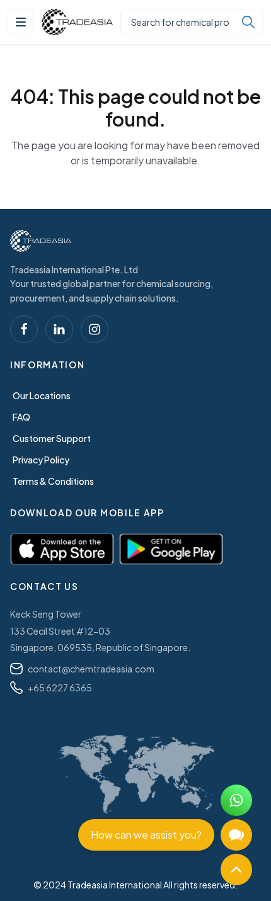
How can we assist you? (146, 834)
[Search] (248, 22)
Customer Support (52, 438)
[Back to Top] (236, 869)
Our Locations (42, 395)
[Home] (40, 241)
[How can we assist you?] (236, 835)
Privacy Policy (41, 459)
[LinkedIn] (59, 329)
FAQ (21, 416)
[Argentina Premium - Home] (77, 22)
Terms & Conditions (53, 481)
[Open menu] (21, 22)
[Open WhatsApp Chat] (236, 800)
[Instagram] (94, 329)
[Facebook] (24, 329)
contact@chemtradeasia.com (91, 668)
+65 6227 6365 (60, 687)
